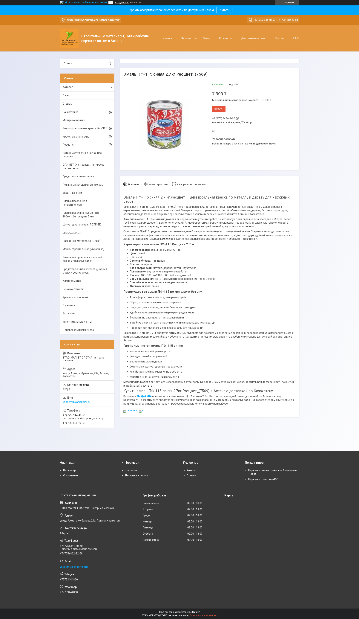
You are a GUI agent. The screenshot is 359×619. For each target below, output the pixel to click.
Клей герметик (72, 280)
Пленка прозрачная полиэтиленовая (75, 202)
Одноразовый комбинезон (79, 329)
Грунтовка (69, 305)
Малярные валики (74, 120)
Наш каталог (70, 112)
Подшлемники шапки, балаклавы (83, 184)
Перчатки (68, 144)
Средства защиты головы (78, 176)
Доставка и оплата (253, 38)
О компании (70, 475)
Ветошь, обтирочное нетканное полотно (82, 154)
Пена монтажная (73, 289)
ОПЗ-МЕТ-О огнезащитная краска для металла (83, 166)
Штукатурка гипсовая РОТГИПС (82, 224)
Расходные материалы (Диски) (82, 240)
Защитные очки (72, 192)
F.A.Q (296, 38)
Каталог (186, 38)
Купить (224, 10)
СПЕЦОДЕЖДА (72, 232)
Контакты (225, 38)
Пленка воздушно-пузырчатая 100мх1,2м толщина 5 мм (81, 214)
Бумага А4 (69, 313)
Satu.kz (196, 612)
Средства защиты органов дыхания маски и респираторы (85, 271)
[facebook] (130, 410)
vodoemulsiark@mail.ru (76, 401)
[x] (141, 410)
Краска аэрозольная (75, 297)
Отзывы (67, 103)
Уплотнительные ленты (77, 321)
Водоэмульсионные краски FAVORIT (85, 128)
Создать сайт (122, 2)
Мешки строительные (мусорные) (83, 249)
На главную (70, 470)
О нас (206, 38)
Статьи (279, 38)
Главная (167, 38)
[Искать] (109, 63)
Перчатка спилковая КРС (263, 479)
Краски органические (76, 136)
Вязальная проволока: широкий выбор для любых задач (82, 259)
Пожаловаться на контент (203, 615)
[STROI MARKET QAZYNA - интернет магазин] (69, 38)
